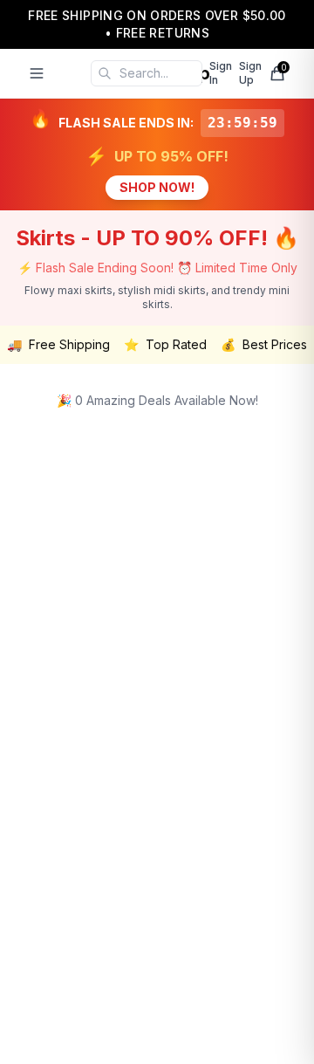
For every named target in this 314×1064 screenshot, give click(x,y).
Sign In (220, 72)
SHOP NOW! (157, 187)
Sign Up (250, 72)
